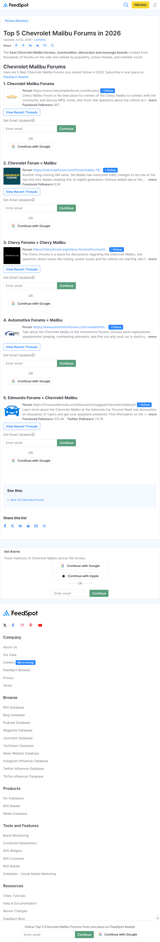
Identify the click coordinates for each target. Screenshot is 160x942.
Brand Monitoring (16, 835)
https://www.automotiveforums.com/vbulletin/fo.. (69, 327)
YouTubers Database (18, 746)
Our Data (9, 655)
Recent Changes (15, 911)
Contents (40, 39)
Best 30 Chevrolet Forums (27, 499)
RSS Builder (11, 866)
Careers (18, 662)
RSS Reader (11, 806)
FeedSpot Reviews (16, 670)
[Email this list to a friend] (45, 45)
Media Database (15, 813)
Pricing (140, 5)
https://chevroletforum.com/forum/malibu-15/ (66, 170)
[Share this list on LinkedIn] (30, 45)
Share (7, 45)
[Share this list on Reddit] (37, 45)
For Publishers (13, 798)
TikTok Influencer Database (23, 776)
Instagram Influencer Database (25, 761)
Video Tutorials (14, 896)
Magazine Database (17, 730)
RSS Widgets (12, 851)
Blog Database (14, 715)
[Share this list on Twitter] (23, 45)
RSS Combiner (13, 858)
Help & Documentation (19, 903)
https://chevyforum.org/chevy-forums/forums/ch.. (70, 249)
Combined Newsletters (20, 843)
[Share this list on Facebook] (16, 45)
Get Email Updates (17, 120)
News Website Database (21, 753)
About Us (10, 647)
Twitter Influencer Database (23, 768)
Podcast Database (16, 723)
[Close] (157, 918)
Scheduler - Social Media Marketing (29, 874)
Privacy (8, 678)
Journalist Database (18, 738)
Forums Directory (16, 20)
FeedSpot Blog (14, 919)
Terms (7, 685)
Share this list (15, 518)
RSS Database (13, 707)
